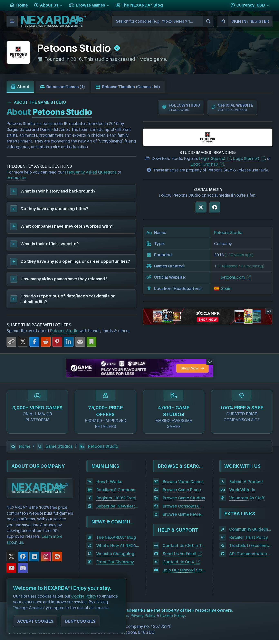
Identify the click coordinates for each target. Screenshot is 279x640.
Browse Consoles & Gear (184, 506)
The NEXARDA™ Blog (116, 537)
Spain (226, 288)
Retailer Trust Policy (248, 537)
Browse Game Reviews (184, 514)
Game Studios (59, 446)
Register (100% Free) (116, 497)
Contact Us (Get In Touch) (184, 545)
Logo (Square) (212, 158)
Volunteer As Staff (247, 497)
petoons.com (233, 277)
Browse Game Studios (184, 497)
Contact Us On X (178, 561)
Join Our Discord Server (184, 570)
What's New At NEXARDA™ (118, 545)
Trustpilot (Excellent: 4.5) (250, 545)
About (23, 86)
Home (24, 446)
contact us (16, 177)
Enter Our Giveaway (115, 561)
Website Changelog (115, 553)
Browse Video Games (183, 481)
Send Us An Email (179, 553)
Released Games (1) (65, 86)
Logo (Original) (204, 164)
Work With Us (242, 489)
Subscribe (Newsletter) (118, 506)
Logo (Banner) (246, 158)
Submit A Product (246, 481)
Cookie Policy (172, 615)
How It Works (109, 481)
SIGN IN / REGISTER (250, 21)
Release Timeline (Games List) (131, 86)
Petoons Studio (64, 330)
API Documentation (248, 553)
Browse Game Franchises (184, 489)
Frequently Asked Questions (90, 172)
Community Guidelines (250, 529)
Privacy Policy (143, 615)
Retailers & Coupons (115, 489)
